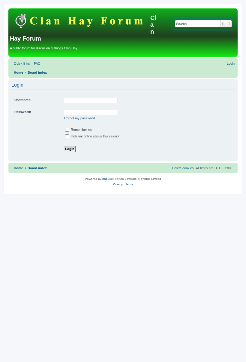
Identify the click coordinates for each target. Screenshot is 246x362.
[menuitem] (36, 63)
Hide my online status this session (95, 136)
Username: (23, 100)
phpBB (107, 178)
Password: (22, 112)
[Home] (80, 19)
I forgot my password (79, 118)
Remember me (81, 129)
